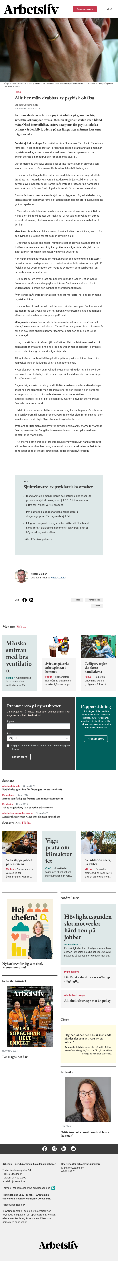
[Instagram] (54, 1148)
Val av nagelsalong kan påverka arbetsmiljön (27, 807)
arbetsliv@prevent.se (13, 1181)
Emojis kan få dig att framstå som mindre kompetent (32, 798)
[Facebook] (44, 1148)
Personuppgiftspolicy (14, 1204)
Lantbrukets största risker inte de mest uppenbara (31, 816)
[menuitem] (31, 9)
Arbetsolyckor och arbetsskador (18, 813)
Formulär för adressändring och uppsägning (26, 1187)
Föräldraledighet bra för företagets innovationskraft (32, 789)
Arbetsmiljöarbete (11, 786)
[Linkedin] (63, 1148)
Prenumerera (85, 9)
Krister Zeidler (58, 577)
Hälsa (26, 822)
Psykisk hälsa (94, 600)
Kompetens (8, 795)
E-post (11, 721)
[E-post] (73, 1148)
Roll (9, 733)
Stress (97, 606)
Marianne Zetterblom (72, 1167)
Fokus (18, 92)
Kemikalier (7, 804)
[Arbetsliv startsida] (59, 1244)
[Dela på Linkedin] (31, 600)
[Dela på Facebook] (24, 600)
